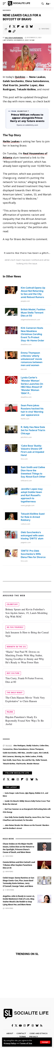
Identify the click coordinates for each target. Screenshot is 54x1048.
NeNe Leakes (11, 141)
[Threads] (27, 779)
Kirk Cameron (8, 756)
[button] (45, 1042)
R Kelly (40, 756)
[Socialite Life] (19, 3)
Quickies (7, 10)
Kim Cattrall (43, 753)
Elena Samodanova (21, 749)
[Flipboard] (22, 779)
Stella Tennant (41, 760)
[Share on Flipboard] (18, 26)
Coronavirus (8, 749)
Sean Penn (16, 760)
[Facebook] (4, 779)
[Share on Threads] (27, 26)
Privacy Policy (10, 1043)
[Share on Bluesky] (31, 26)
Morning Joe (20, 756)
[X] (8, 779)
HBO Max (21, 753)
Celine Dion (44, 746)
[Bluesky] (32, 779)
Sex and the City (28, 760)
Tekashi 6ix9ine (9, 764)
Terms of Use (26, 1043)
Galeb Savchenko (10, 753)
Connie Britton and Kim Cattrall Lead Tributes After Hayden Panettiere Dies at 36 (19, 865)
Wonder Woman (33, 764)
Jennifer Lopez (32, 753)
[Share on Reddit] (23, 26)
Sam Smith (7, 760)
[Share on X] (14, 26)
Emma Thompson (36, 749)
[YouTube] (13, 779)
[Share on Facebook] (10, 26)
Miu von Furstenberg (14, 38)
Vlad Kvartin (21, 764)
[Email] (10, 31)
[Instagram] (17, 779)
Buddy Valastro (32, 746)
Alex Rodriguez (19, 746)
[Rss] (36, 779)
